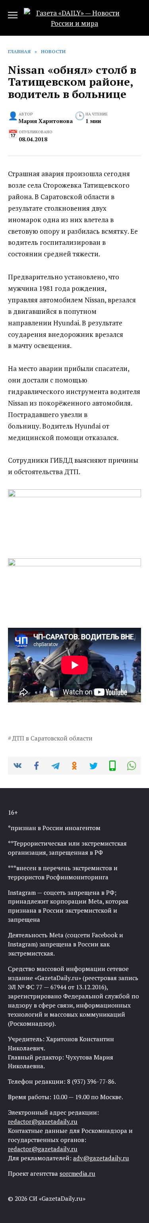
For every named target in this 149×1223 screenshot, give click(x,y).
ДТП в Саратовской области (52, 738)
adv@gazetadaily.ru (101, 1158)
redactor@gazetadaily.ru (42, 1121)
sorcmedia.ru (77, 1173)
